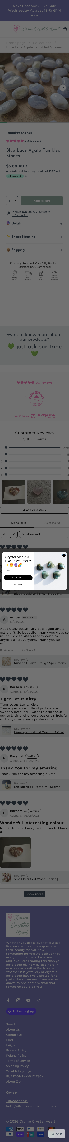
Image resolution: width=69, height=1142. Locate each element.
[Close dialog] (64, 555)
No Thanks (18, 584)
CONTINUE (18, 578)
